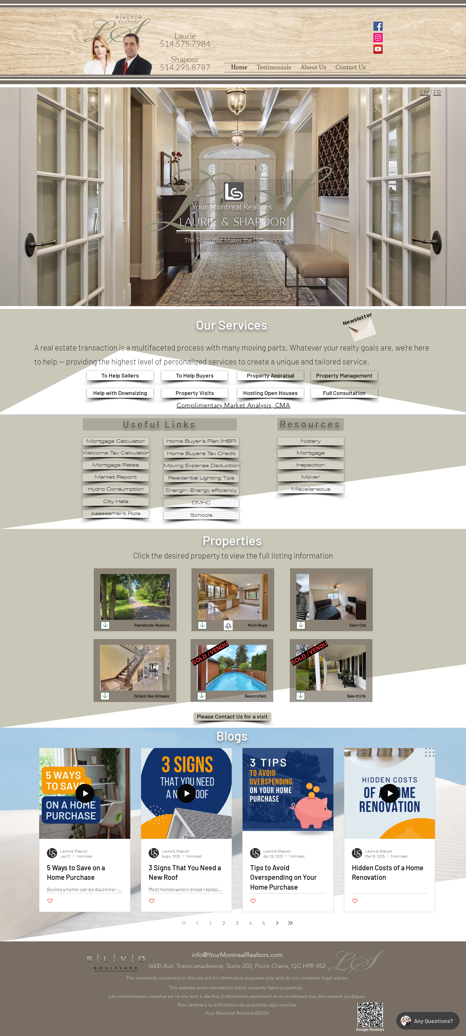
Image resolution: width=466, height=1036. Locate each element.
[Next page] (277, 923)
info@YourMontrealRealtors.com (237, 955)
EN (424, 92)
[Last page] (290, 923)
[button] (135, 597)
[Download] (105, 625)
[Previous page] (197, 923)
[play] (154, 614)
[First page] (184, 923)
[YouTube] (378, 49)
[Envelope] (361, 328)
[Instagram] (378, 37)
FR (437, 92)
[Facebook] (378, 26)
